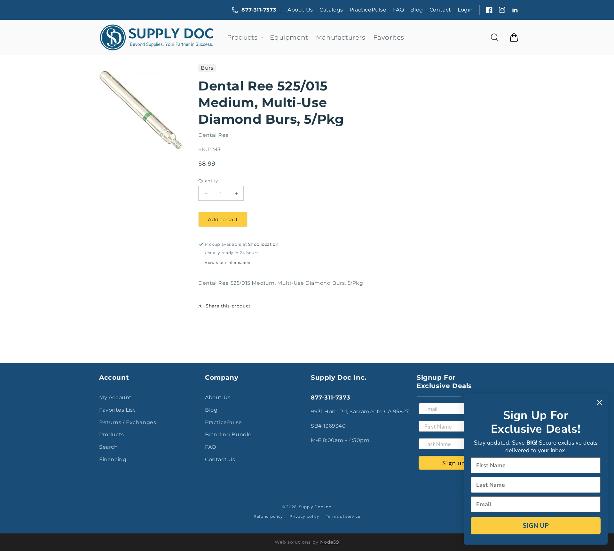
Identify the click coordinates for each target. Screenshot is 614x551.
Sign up (453, 463)
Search (108, 447)
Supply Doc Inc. (316, 506)
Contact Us (220, 459)
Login (465, 10)
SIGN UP (536, 525)
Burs (207, 68)
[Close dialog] (599, 402)
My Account (115, 397)
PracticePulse (368, 10)
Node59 (329, 542)
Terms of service (343, 516)
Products (111, 434)
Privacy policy (304, 516)
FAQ (398, 10)
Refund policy (268, 516)
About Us (300, 10)
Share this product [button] (228, 306)
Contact (440, 10)
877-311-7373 (258, 10)
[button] (244, 37)
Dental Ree (213, 135)
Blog (416, 10)
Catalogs (331, 10)
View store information (227, 262)
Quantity (208, 180)
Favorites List (117, 410)
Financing (112, 459)
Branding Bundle (228, 434)
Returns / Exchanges (127, 422)
